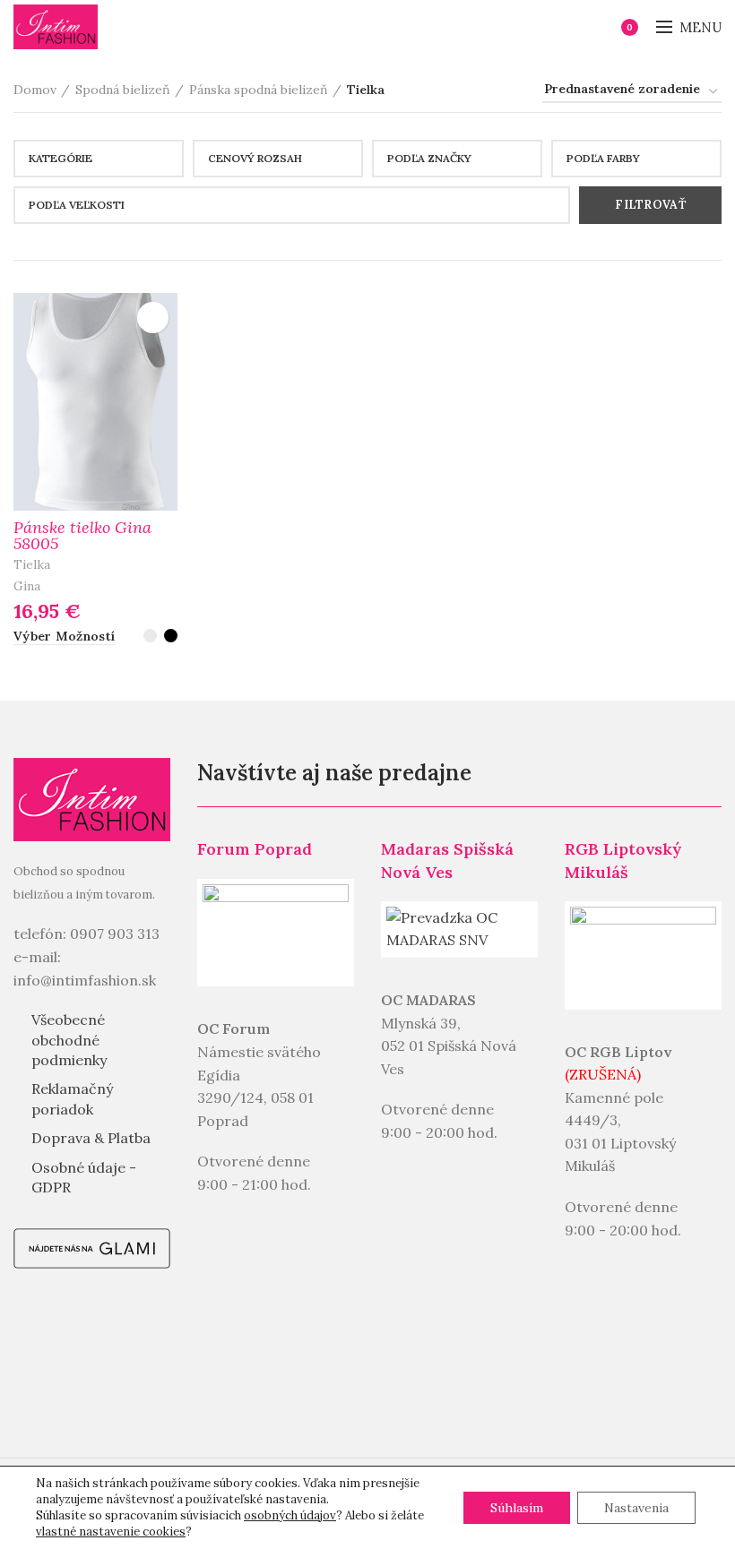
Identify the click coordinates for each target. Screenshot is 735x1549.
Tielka (31, 564)
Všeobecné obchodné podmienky (69, 1040)
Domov (34, 90)
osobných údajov (290, 1515)
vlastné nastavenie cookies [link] (111, 1531)
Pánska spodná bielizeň (258, 90)
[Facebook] (44, 1330)
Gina (26, 586)
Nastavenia (636, 1508)
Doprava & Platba (91, 1138)
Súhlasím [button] (516, 1508)
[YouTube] (44, 1391)
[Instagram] (105, 1330)
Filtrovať (650, 204)
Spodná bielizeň (122, 90)
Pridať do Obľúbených (153, 317)
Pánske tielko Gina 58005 (82, 536)
